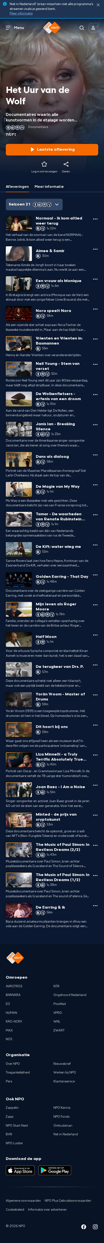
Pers (9, 1081)
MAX (9, 1030)
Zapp (10, 1116)
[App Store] (20, 1170)
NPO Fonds (61, 1116)
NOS (9, 1039)
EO (8, 1004)
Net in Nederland (65, 1134)
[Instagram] (95, 1227)
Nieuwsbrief (62, 1064)
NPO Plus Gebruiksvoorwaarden (68, 1200)
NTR (56, 986)
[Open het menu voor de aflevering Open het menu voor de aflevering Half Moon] (95, 635)
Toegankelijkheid (18, 1072)
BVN (9, 1134)
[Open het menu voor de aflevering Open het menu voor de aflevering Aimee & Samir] (95, 249)
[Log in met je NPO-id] (93, 28)
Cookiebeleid (15, 1209)
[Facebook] (84, 1227)
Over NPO (13, 1064)
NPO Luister (14, 1143)
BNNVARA (13, 995)
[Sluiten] (98, 5)
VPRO (57, 1013)
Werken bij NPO (64, 1072)
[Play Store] (54, 1170)
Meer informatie (21, 13)
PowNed (59, 1004)
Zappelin (12, 1107)
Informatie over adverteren (47, 1209)
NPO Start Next (17, 1125)
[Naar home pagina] (52, 28)
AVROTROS (14, 986)
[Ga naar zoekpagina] (82, 28)
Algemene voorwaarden (23, 1200)
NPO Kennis (61, 1107)
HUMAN (11, 1013)
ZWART (59, 1030)
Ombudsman (62, 1125)
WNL (56, 1021)
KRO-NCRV (14, 1021)
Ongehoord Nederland (69, 995)
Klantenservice (64, 1081)
